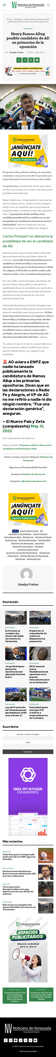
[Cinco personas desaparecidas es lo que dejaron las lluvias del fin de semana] (45, 889)
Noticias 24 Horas (43, 537)
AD (41, 531)
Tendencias (44, 553)
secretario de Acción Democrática (21, 553)
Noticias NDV (44, 540)
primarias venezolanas (28, 550)
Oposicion (39, 543)
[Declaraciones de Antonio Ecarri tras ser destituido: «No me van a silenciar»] (45, 872)
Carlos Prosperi (40, 534)
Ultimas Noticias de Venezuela (34, 556)
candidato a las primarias (19, 534)
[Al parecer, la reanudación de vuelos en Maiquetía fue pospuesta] (40, 618)
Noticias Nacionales (28, 540)
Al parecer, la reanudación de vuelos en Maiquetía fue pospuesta (38, 636)
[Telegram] (37, 60)
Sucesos (6, 884)
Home (9, 19)
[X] (25, 60)
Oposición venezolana (23, 547)
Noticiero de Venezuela (33, 474)
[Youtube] (35, 1040)
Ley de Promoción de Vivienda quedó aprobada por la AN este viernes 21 (15, 711)
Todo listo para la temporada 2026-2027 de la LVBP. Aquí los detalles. (19, 857)
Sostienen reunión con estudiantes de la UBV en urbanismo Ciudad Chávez (41, 996)
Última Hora (13, 556)
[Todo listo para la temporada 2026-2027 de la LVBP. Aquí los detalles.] (45, 855)
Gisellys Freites (16, 52)
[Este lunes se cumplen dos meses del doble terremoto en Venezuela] (16, 618)
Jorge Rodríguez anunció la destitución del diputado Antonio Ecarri (15, 671)
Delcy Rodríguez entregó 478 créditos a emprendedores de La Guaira (38, 712)
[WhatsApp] (31, 60)
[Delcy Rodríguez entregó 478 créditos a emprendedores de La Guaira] (40, 694)
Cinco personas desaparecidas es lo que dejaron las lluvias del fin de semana (18, 890)
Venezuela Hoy (34, 559)
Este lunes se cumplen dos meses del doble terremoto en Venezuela (14, 636)
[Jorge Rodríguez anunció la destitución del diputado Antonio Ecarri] (16, 653)
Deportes (7, 851)
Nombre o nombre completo (28, 734)
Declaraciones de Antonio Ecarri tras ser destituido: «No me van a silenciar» (19, 873)
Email (28, 742)
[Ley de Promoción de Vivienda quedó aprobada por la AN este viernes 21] (16, 694)
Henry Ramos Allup (12, 537)
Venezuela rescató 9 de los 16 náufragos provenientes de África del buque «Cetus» (15, 997)
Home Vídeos (8, 868)
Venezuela (18, 19)
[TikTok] (20, 1040)
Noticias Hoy (11, 540)
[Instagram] (11, 1040)
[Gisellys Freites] (28, 574)
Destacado (10, 627)
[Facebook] (19, 60)
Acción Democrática (29, 531)
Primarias (39, 547)
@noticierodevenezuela (34, 481)
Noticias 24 (28, 537)
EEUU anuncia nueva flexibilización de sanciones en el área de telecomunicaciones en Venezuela (39, 674)
